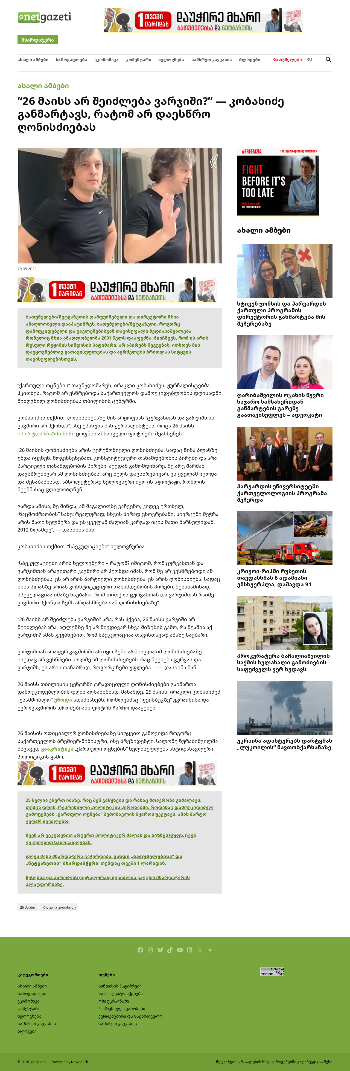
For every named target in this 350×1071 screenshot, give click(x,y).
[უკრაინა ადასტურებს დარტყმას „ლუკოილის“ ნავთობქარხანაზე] (284, 708)
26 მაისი (27, 907)
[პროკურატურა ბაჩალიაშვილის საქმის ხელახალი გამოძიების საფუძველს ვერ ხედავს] (284, 624)
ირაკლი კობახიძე (59, 907)
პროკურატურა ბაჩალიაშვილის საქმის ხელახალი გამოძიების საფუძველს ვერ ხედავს (283, 662)
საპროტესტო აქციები (120, 993)
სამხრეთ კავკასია (211, 59)
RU (309, 59)
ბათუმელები (287, 59)
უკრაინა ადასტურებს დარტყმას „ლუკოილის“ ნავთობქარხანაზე (284, 744)
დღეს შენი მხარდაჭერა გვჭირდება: (69, 856)
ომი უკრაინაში (113, 1001)
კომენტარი (138, 59)
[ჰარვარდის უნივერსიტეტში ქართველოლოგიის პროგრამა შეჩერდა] (284, 454)
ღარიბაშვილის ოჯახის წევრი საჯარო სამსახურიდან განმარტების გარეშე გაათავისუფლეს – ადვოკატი (280, 404)
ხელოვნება (171, 59)
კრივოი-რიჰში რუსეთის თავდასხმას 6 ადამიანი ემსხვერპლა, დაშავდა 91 (274, 577)
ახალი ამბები (33, 59)
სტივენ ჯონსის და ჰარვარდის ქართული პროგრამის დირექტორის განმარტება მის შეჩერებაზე (281, 313)
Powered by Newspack (69, 1061)
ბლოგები (249, 59)
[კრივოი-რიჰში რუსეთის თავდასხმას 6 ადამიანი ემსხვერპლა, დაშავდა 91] (284, 539)
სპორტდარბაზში (39, 433)
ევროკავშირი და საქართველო (130, 1016)
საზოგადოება (71, 59)
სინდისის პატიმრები (120, 986)
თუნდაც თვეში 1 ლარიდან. (133, 863)
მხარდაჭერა (37, 40)
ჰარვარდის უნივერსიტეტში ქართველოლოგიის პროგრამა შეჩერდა (282, 492)
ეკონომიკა (106, 59)
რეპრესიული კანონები (121, 1008)
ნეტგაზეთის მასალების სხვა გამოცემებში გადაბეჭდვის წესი (274, 1061)
